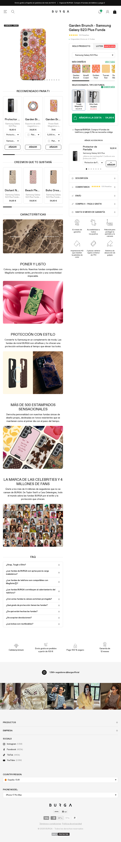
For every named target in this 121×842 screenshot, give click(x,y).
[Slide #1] (35, 79)
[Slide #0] (32, 79)
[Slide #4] (42, 79)
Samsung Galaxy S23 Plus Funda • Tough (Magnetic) (12, 196)
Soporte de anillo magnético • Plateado (33, 125)
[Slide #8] (51, 79)
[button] (79, 35)
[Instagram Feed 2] (87, 696)
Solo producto (81, 46)
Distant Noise (13, 190)
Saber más (109, 87)
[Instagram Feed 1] (60, 696)
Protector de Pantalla (18, 119)
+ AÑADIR (111, 164)
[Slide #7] (49, 79)
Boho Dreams (54, 190)
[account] (107, 11)
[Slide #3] (40, 79)
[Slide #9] (54, 79)
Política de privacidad (72, 824)
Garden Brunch (34, 119)
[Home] (60, 11)
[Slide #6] (47, 79)
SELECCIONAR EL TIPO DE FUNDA (88, 85)
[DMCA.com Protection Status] (61, 834)
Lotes (105, 46)
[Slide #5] (44, 79)
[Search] (13, 11)
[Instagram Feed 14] (34, 696)
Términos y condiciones (50, 824)
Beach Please (33, 190)
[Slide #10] (56, 79)
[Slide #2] (37, 79)
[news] (100, 11)
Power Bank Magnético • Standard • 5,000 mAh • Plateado (53, 125)
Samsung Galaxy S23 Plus (12, 125)
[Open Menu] (5, 11)
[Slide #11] (58, 79)
